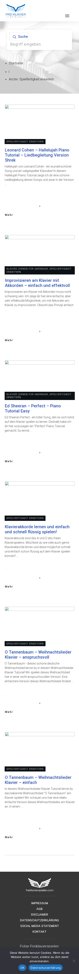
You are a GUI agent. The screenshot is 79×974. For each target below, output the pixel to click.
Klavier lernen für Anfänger (27, 268)
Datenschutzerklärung (46, 967)
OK (22, 967)
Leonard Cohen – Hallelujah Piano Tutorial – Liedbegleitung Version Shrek (37, 155)
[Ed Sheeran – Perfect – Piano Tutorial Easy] (40, 380)
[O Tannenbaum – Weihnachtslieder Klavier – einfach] (40, 751)
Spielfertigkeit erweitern (25, 141)
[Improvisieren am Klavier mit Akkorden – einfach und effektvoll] (40, 254)
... (6, 184)
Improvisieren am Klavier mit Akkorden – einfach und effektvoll (37, 283)
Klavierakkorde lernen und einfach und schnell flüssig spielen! (37, 529)
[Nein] (74, 961)
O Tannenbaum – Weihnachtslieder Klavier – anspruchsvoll (38, 655)
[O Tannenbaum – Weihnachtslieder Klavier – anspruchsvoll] (40, 626)
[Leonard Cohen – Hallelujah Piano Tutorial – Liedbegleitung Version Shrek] (40, 124)
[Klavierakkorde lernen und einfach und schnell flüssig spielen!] (40, 501)
